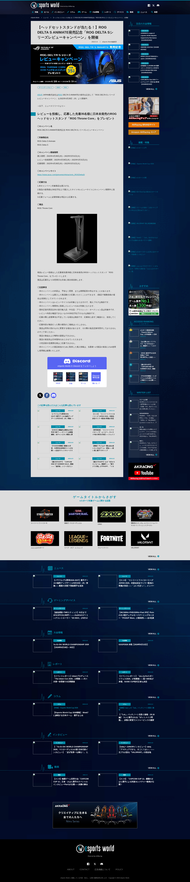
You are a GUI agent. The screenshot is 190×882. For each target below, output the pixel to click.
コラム (72, 12)
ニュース (144, 12)
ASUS (58, 87)
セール (46, 12)
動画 (131, 12)
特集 (36, 12)
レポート (108, 12)
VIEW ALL (150, 89)
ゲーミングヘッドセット (45, 87)
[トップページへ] (95, 851)
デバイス (120, 12)
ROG (65, 87)
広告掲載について (102, 869)
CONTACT (85, 869)
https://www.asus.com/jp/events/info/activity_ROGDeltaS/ (61, 175)
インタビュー (59, 12)
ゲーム (84, 12)
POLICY (119, 869)
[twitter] (95, 864)
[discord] (101, 864)
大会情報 (95, 12)
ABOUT (70, 869)
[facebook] (88, 864)
